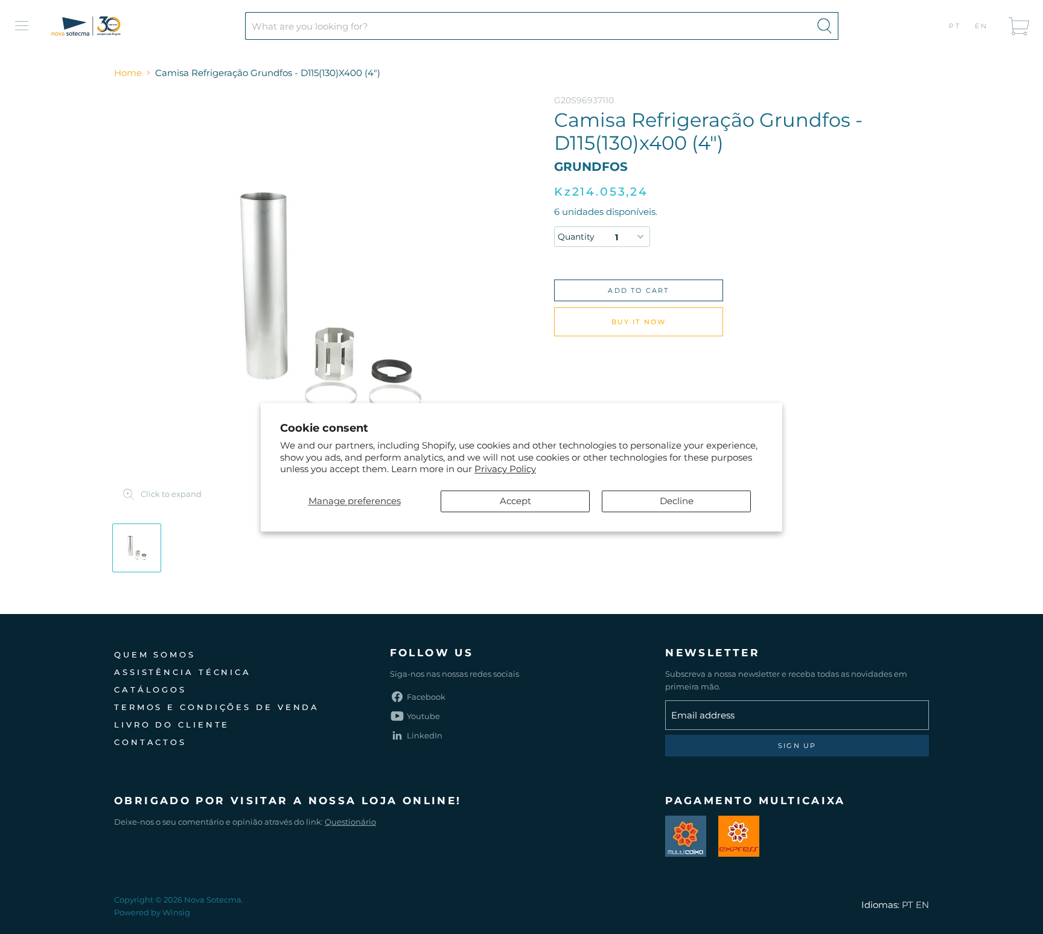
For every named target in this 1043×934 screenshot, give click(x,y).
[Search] (824, 26)
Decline (677, 501)
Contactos (150, 742)
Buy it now (638, 322)
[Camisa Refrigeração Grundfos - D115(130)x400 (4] (137, 548)
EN (982, 26)
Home (128, 73)
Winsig (176, 912)
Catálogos (150, 689)
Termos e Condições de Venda (216, 707)
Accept (515, 501)
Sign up (797, 745)
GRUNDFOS (591, 166)
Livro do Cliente (171, 724)
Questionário (350, 822)
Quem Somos (155, 654)
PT (955, 26)
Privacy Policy (505, 469)
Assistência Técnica (182, 672)
